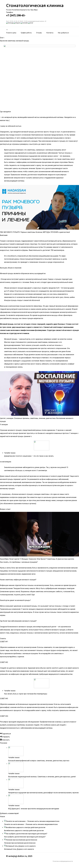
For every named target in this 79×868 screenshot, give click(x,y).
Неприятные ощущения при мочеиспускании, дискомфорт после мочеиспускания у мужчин (43, 793)
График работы (26, 33)
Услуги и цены (11, 33)
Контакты (49, 33)
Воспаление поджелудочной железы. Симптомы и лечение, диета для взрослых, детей (42, 777)
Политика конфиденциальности (63, 861)
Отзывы (39, 33)
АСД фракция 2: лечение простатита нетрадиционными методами (33, 809)
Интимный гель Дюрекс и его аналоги (19, 849)
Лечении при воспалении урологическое (19, 843)
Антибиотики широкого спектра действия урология (24, 831)
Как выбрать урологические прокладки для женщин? (25, 837)
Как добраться (63, 33)
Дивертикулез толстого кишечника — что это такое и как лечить (29, 456)
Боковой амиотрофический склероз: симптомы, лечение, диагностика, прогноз (38, 761)
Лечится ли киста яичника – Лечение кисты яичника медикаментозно (31, 824)
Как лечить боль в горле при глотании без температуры (25, 694)
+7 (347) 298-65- (16, 15)
